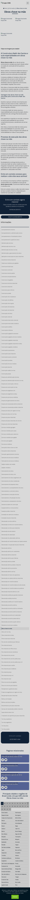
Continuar (15, 896)
